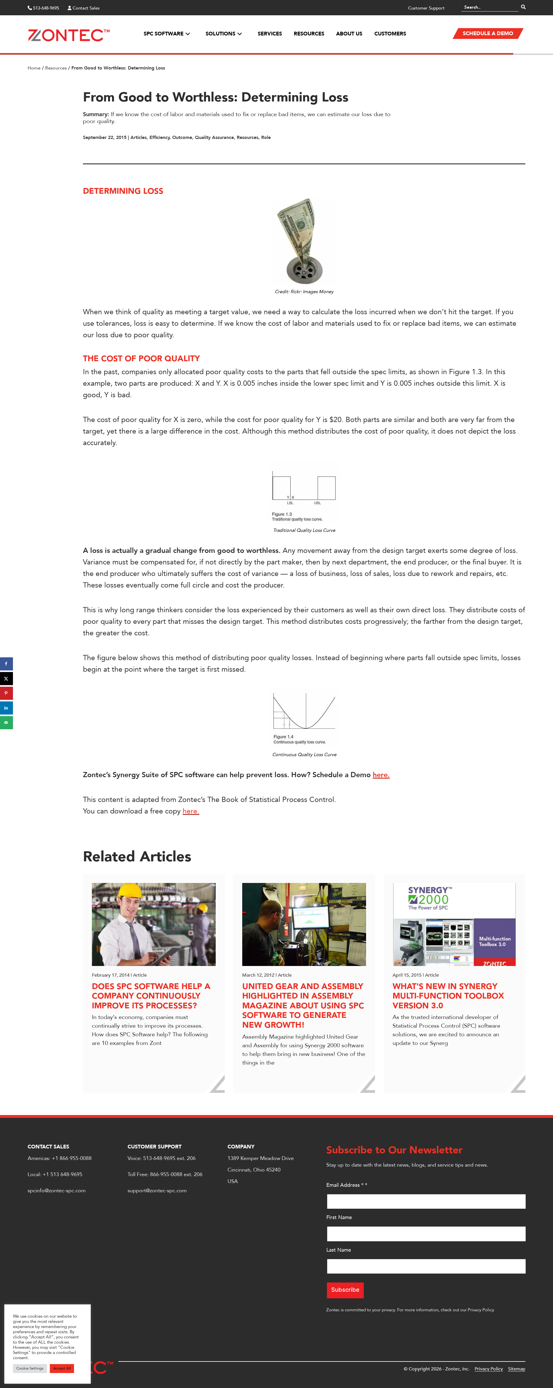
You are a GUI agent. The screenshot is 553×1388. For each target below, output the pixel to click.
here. (381, 775)
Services (270, 33)
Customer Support (426, 8)
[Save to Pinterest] (6, 693)
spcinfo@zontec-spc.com (57, 1190)
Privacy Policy (481, 1310)
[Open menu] (187, 34)
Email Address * (346, 1185)
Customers (390, 33)
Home (34, 68)
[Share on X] (6, 678)
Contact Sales (85, 8)
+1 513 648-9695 (62, 1174)
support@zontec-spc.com (157, 1190)
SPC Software (163, 33)
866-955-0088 (166, 1174)
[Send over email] (6, 722)
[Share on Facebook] (6, 663)
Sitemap (516, 1369)
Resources (309, 33)
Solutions (220, 33)
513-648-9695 (45, 8)
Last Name (338, 1250)
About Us (349, 33)
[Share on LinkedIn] (6, 707)
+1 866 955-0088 (72, 1158)
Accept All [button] (62, 1368)
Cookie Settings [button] (29, 1368)
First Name (339, 1217)
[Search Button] (523, 7)
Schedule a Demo (488, 33)
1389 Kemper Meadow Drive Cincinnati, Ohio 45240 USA (261, 1170)
